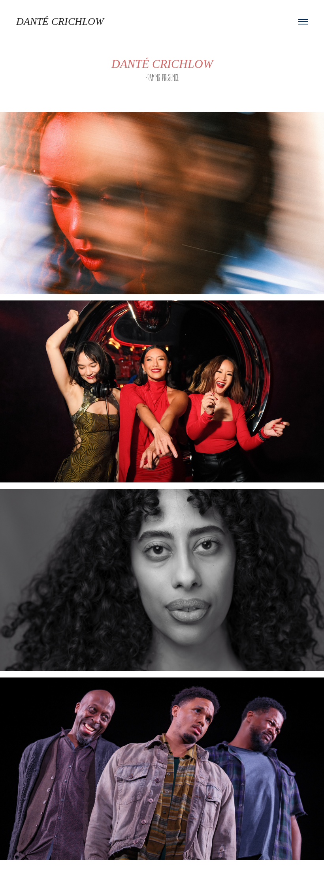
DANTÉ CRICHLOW (60, 21)
